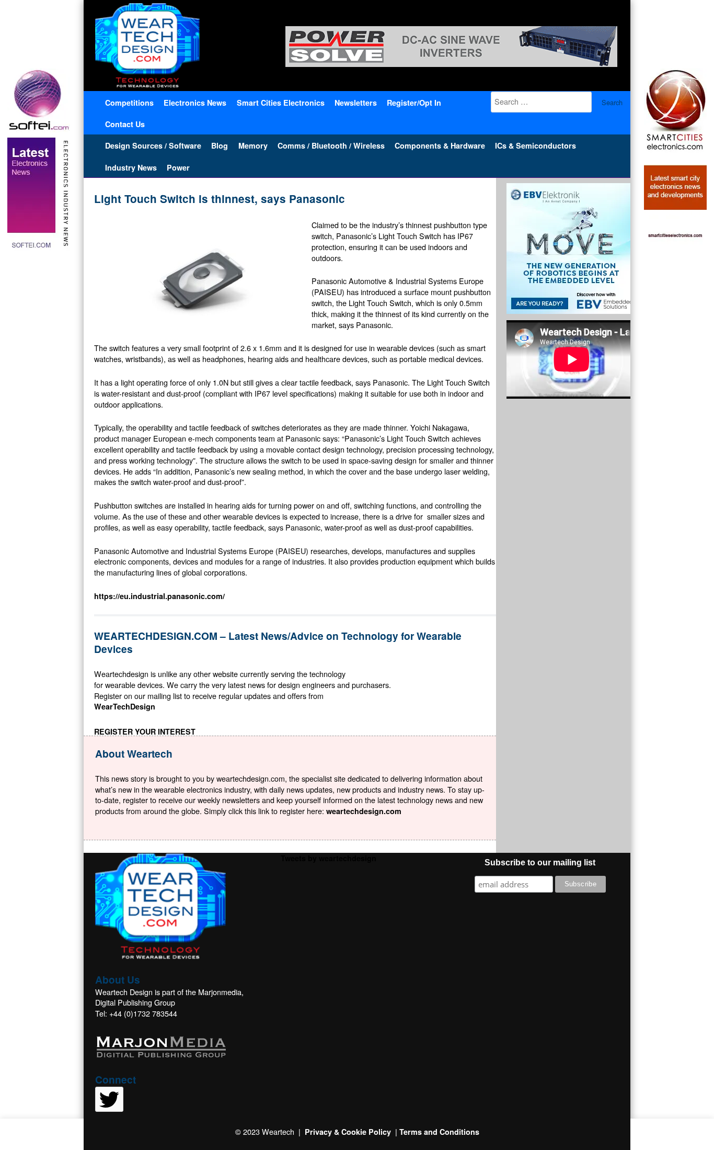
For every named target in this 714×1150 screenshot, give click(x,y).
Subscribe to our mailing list (540, 862)
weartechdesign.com (363, 811)
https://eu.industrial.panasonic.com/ (159, 596)
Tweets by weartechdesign (328, 858)
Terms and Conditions (439, 1131)
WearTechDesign (124, 706)
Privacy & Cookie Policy (348, 1131)
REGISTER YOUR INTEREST (144, 731)
